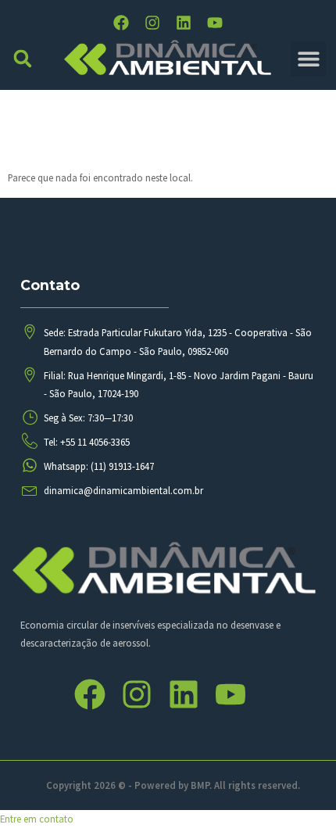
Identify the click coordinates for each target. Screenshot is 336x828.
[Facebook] (121, 22)
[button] (23, 59)
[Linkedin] (183, 22)
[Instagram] (152, 22)
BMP (200, 785)
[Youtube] (215, 22)
